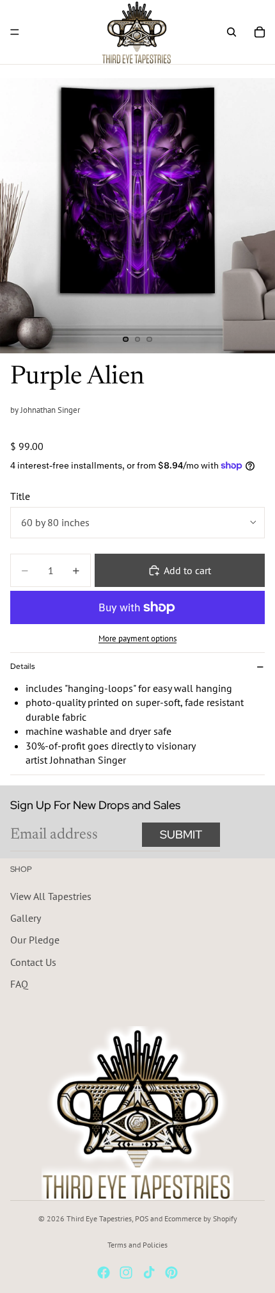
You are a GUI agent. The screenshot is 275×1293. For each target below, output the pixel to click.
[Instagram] (126, 1272)
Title (20, 496)
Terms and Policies (137, 1244)
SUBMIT (181, 834)
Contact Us (33, 962)
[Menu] (14, 32)
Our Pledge (34, 939)
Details (22, 666)
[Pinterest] (171, 1272)
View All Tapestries (50, 895)
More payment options (137, 638)
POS (141, 1218)
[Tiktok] (149, 1272)
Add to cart (187, 570)
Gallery (25, 918)
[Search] (231, 32)
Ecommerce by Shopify (200, 1218)
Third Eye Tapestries (99, 1218)
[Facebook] (103, 1272)
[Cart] (260, 32)
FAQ (19, 983)
